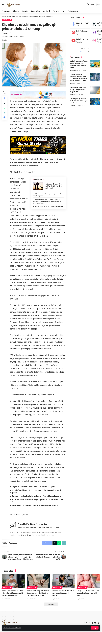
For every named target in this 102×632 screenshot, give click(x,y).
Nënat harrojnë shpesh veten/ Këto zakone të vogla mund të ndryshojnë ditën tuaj (12, 593)
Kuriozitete (7, 19)
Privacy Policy (26, 535)
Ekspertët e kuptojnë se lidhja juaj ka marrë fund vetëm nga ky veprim (36, 496)
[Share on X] (4, 103)
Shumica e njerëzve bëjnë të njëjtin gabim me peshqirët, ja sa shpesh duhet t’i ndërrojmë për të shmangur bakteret (47, 201)
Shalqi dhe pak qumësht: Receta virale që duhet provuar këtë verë (88, 593)
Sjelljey (25, 514)
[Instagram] (98, 622)
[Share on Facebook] (4, 98)
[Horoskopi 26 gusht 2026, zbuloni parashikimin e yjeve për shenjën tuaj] (95, 101)
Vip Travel (73, 70)
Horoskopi (73, 105)
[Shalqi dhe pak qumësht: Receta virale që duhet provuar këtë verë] (88, 581)
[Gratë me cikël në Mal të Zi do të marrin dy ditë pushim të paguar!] (63, 581)
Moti (71, 94)
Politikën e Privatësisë (12, 628)
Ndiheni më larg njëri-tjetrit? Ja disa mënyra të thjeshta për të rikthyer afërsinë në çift (38, 593)
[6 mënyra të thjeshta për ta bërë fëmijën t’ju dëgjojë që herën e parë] (38, 186)
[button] (95, 628)
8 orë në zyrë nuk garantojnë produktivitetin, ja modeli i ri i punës (35, 505)
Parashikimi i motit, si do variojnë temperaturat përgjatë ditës (78, 90)
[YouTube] (95, 622)
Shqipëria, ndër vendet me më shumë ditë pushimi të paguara (33, 487)
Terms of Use (36, 532)
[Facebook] (80, 24)
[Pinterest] (80, 32)
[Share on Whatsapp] (4, 107)
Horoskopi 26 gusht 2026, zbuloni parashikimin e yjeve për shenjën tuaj (79, 101)
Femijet (18, 514)
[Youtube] (80, 40)
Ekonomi (72, 83)
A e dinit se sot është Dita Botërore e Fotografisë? (49, 206)
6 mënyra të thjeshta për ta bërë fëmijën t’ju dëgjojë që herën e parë (53, 186)
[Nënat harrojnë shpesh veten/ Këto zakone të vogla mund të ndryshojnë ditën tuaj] (13, 581)
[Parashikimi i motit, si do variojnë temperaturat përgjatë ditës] (95, 90)
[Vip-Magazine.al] (13, 4)
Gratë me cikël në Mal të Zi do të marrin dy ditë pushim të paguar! (63, 593)
